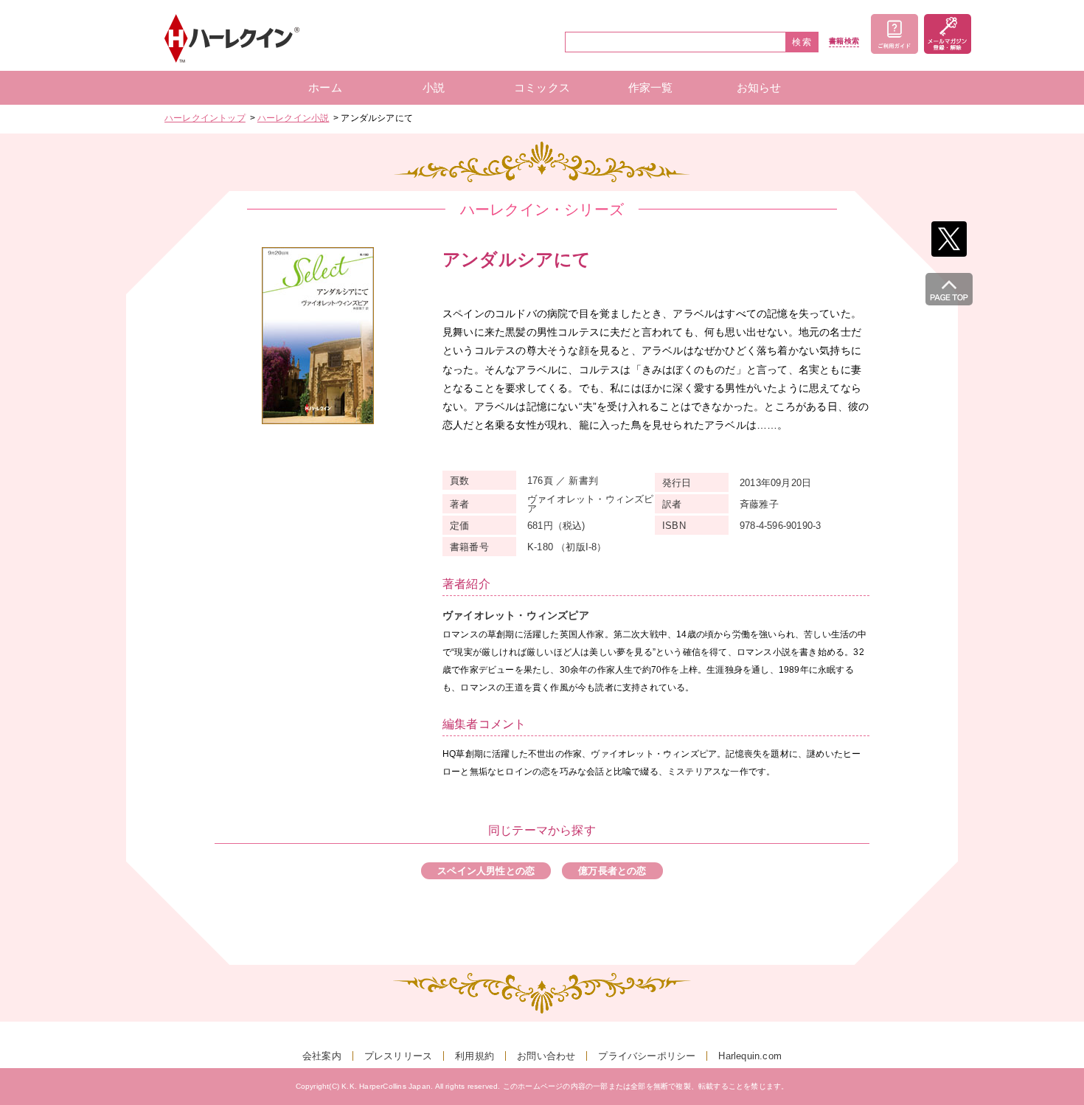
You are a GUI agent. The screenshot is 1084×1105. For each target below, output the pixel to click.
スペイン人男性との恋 (486, 870)
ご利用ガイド (894, 34)
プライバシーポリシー (646, 1056)
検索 (802, 42)
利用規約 (474, 1056)
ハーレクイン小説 (293, 118)
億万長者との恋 (612, 870)
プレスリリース (398, 1056)
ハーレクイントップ (205, 118)
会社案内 (321, 1056)
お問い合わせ (546, 1056)
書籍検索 (844, 41)
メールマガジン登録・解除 (947, 34)
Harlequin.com (750, 1056)
